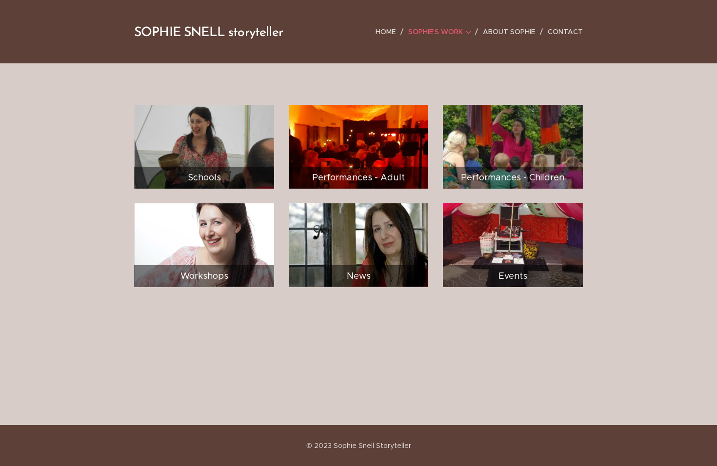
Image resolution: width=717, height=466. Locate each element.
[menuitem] (388, 31)
